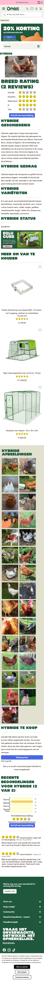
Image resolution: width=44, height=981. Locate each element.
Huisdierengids (10, 922)
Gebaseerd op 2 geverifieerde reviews (22, 822)
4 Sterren (6, 802)
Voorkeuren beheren (22, 977)
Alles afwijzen (22, 972)
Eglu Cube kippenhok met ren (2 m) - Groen (22, 373)
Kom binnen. (9, 943)
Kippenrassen (5, 20)
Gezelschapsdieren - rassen (16, 917)
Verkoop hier (22, 757)
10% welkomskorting (22, 2)
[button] (22, 922)
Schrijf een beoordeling (22, 115)
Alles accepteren (22, 967)
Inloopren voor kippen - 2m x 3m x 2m (22, 430)
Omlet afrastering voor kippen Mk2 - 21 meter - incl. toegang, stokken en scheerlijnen (22, 313)
